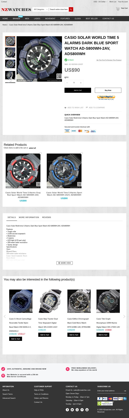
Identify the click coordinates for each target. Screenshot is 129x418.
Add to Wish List (76, 108)
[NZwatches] (16, 9)
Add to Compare (97, 108)
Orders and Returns (41, 398)
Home (5, 25)
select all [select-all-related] (32, 148)
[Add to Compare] (29, 174)
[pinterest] (82, 409)
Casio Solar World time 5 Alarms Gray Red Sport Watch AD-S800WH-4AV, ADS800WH (23, 195)
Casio (66, 118)
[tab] (11, 218)
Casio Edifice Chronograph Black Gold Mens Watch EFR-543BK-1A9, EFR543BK (78, 323)
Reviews (46, 217)
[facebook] (67, 409)
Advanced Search (9, 398)
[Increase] (80, 82)
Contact (4, 2)
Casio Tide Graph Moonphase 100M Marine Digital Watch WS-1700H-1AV (108, 323)
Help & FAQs (39, 390)
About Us (6, 390)
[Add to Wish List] (23, 174)
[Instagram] (77, 409)
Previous (5, 316)
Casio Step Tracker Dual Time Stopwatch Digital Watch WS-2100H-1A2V (48, 323)
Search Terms (8, 394)
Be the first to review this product (109, 60)
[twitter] (72, 409)
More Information (29, 217)
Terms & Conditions (41, 394)
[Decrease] (67, 82)
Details (12, 217)
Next (124, 316)
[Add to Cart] (17, 174)
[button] (11, 52)
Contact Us (38, 402)
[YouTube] (87, 409)
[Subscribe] (125, 390)
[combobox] (59, 9)
